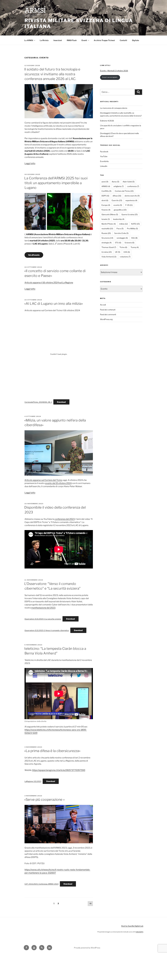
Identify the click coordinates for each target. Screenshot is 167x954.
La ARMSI (28, 40)
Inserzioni (57, 40)
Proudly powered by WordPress (87, 948)
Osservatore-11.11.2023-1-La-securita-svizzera (43, 619)
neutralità (107, 228)
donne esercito (132, 196)
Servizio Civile (121, 233)
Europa (106, 205)
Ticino (123, 247)
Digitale (135, 40)
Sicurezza (107, 238)
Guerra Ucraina (129, 214)
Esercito (117, 200)
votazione (125, 257)
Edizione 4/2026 (107, 121)
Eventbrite (104, 161)
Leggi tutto (30, 163)
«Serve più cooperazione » (44, 799)
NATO (135, 224)
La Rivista (44, 40)
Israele (106, 219)
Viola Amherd (109, 257)
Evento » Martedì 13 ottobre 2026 (114, 71)
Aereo (115, 182)
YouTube (103, 156)
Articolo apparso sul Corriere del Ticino (43, 480)
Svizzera (129, 242)
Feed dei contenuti (107, 310)
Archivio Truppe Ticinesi (104, 40)
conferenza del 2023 (65, 519)
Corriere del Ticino (124, 191)
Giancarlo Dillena (110, 214)
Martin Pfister (109, 224)
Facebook (104, 151)
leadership (118, 219)
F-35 (129, 205)
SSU (134, 238)
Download (61, 402)
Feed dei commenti (108, 314)
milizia (123, 224)
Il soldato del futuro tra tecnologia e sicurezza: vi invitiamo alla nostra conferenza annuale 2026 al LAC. (52, 74)
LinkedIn (103, 166)
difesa (117, 196)
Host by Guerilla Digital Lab (132, 926)
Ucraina (107, 252)
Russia (106, 233)
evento (118, 205)
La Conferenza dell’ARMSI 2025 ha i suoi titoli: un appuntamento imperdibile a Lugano (56, 183)
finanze (106, 210)
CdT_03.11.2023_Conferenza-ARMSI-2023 (41, 884)
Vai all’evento (34, 255)
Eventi (84, 40)
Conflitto (106, 191)
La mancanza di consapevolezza (113, 108)
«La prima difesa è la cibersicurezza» (52, 751)
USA (127, 252)
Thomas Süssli (109, 247)
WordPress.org (106, 319)
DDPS (105, 196)
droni (105, 200)
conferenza (133, 186)
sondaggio (122, 238)
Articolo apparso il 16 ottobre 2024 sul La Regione (49, 282)
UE (117, 252)
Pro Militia (132, 228)
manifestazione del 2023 (43, 608)
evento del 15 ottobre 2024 (58, 483)
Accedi (103, 305)
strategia (107, 242)
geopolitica (120, 210)
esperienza (131, 200)
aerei (105, 182)
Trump (135, 247)
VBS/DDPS (139, 932)
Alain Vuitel (129, 182)
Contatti (123, 40)
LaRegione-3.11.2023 (33, 781)
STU (118, 242)
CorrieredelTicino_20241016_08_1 (38, 402)
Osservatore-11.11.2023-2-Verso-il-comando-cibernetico (47, 630)
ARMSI (106, 186)
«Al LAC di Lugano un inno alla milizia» (53, 304)
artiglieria (119, 186)
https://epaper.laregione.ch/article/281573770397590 (58, 770)
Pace (120, 228)
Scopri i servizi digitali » (110, 77)
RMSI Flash (72, 40)
